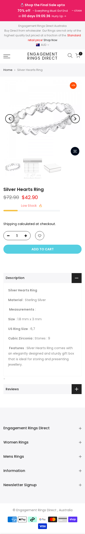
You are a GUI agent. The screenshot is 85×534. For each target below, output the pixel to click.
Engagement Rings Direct (42, 56)
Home (7, 70)
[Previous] (9, 118)
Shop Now (50, 40)
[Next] (75, 118)
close (9, 10)
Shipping (10, 224)
